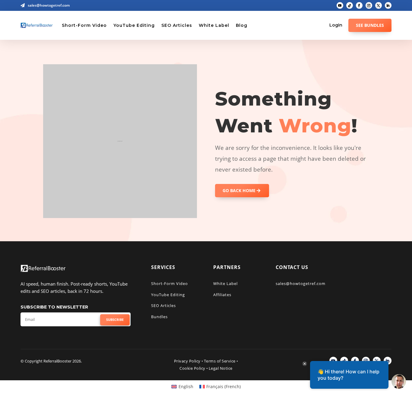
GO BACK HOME (239, 190)
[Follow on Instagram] (369, 5)
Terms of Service (220, 361)
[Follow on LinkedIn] (388, 5)
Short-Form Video (84, 25)
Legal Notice (221, 368)
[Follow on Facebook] (359, 5)
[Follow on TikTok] (349, 5)
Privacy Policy (187, 361)
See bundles (370, 25)
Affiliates (222, 294)
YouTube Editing (134, 25)
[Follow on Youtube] (340, 5)
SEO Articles (176, 25)
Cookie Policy (192, 368)
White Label (214, 25)
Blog (241, 25)
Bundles (159, 316)
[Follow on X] (378, 5)
